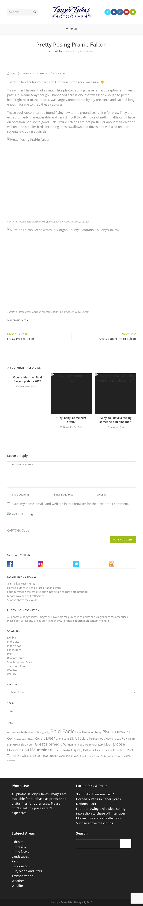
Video (127, 756)
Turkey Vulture (108, 756)
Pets (9, 654)
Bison (108, 731)
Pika (95, 750)
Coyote (40, 738)
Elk (71, 738)
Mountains (39, 749)
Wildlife (43, 73)
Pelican (87, 750)
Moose (119, 744)
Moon (108, 744)
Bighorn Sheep (92, 732)
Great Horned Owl (51, 744)
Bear (78, 732)
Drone (59, 738)
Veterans (119, 756)
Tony (12, 73)
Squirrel (30, 756)
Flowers (117, 738)
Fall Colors (81, 738)
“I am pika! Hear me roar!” (22, 583)
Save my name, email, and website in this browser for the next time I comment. (71, 504)
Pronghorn (119, 750)
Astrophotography (40, 732)
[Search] (125, 843)
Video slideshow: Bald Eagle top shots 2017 (27, 379)
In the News (14, 645)
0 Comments (59, 73)
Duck (66, 738)
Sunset (53, 756)
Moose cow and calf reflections (25, 596)
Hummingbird (76, 744)
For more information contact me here (86, 620)
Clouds (31, 739)
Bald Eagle (62, 731)
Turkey (97, 756)
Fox (124, 738)
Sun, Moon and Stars (19, 662)
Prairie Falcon (20, 320)
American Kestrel (18, 732)
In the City (13, 641)
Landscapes (14, 649)
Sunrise (41, 755)
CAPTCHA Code (18, 530)
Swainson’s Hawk (68, 756)
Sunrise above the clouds (22, 600)
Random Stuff (15, 658)
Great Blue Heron (23, 744)
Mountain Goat (18, 750)
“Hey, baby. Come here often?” (71, 420)
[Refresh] (32, 514)
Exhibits (12, 637)
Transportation (16, 666)
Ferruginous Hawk (101, 738)
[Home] (50, 51)
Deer (50, 738)
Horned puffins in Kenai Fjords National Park (34, 587)
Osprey (76, 750)
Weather (12, 670)
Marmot (89, 744)
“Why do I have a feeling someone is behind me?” (115, 420)
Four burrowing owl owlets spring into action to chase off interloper (47, 591)
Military (99, 744)
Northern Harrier (60, 750)
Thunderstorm (86, 756)
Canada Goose (20, 739)
